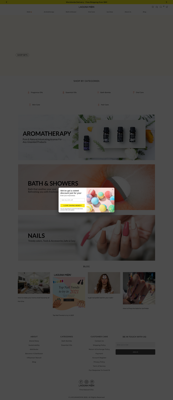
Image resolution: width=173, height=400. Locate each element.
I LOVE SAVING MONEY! (72, 205)
